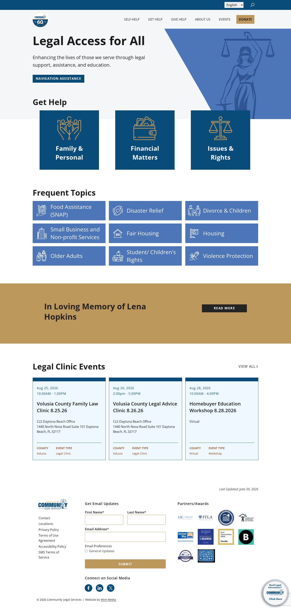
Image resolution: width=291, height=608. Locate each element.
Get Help (155, 19)
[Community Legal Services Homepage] (40, 19)
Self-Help (132, 19)
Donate (245, 19)
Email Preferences (98, 546)
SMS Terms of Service (49, 555)
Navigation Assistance (58, 78)
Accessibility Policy (52, 546)
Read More (224, 308)
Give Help (178, 19)
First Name (93, 512)
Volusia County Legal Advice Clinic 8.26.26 (145, 407)
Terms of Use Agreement (48, 538)
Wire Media (108, 599)
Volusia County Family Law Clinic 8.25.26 (67, 407)
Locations (46, 524)
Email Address (96, 529)
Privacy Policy (49, 530)
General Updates (101, 551)
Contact (44, 518)
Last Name (135, 512)
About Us (202, 19)
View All (247, 366)
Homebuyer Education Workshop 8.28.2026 (215, 407)
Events (224, 19)
